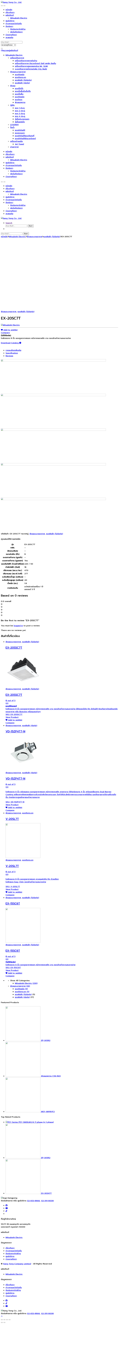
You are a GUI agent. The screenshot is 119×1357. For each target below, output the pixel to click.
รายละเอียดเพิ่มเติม (13, 350)
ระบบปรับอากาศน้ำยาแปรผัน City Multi (31, 69)
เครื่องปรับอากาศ (17, 58)
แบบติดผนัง (19, 74)
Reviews (9, 356)
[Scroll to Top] (2, 1316)
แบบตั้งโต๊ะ (19, 88)
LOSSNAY (14, 124)
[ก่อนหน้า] (2, 1322)
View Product (12, 717)
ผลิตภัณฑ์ (10, 15)
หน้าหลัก (9, 9)
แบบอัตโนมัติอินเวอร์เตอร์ (25, 138)
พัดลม (12, 85)
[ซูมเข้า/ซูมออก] (9, 1319)
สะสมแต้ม (9, 37)
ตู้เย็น (12, 105)
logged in (18, 625)
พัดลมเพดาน (20, 102)
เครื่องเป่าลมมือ (16, 141)
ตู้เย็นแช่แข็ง (20, 122)
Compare (5, 332)
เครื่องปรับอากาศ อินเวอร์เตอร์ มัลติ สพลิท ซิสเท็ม (35, 63)
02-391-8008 (47, 1200)
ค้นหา (31, 226)
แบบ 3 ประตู (20, 113)
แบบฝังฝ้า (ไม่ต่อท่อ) (23, 80)
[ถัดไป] (4, 1322)
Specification (12, 353)
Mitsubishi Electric (18, 18)
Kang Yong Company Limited (17, 1263)
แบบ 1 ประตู (20, 108)
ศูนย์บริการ (10, 20)
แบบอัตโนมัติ (20, 130)
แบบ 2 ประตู (20, 110)
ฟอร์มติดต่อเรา (16, 32)
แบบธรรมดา (20, 133)
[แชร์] (4, 1319)
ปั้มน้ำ (12, 127)
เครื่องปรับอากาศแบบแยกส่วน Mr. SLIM (31, 66)
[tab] (62, 350)
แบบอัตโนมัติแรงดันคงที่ (24, 135)
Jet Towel (19, 144)
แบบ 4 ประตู (20, 116)
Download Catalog (10, 343)
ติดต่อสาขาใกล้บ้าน (17, 29)
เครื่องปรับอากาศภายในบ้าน (26, 60)
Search (9, 223)
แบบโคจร (18, 99)
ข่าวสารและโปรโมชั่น (14, 23)
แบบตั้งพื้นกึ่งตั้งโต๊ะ (23, 91)
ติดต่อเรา (9, 26)
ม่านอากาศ (14, 147)
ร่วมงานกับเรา (11, 34)
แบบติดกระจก (20, 77)
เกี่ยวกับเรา (10, 12)
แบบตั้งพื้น (19, 94)
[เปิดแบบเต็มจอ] (7, 1319)
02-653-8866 (33, 1200)
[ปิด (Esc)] (2, 1319)
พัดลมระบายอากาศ (18, 71)
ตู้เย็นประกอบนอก (22, 119)
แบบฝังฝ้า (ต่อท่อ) (22, 83)
